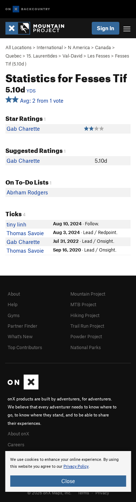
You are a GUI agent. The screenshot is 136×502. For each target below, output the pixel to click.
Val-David (72, 56)
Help (12, 304)
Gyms (14, 315)
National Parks (85, 347)
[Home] (38, 28)
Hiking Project (84, 315)
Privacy (102, 492)
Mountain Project (87, 294)
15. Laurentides (41, 56)
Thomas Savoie (25, 233)
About (14, 294)
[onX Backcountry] (27, 9)
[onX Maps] (23, 388)
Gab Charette (23, 128)
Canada (103, 47)
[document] (68, 471)
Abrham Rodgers (27, 192)
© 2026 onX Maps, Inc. (49, 492)
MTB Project (83, 304)
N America (79, 47)
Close (68, 481)
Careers (16, 444)
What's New (20, 336)
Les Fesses (98, 56)
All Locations (18, 47)
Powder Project (86, 336)
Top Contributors (25, 347)
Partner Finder (22, 326)
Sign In (105, 28)
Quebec (13, 56)
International (50, 47)
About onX (18, 433)
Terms (83, 492)
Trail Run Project (87, 326)
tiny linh (16, 224)
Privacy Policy (75, 466)
